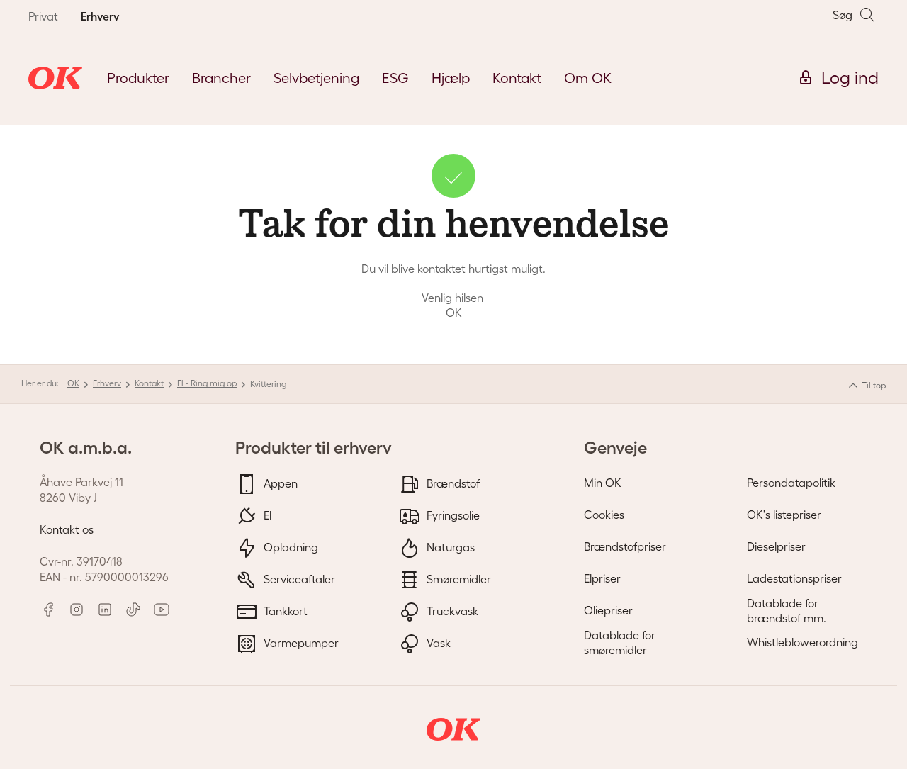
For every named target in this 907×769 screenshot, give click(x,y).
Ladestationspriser (794, 578)
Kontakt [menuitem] (516, 78)
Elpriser (602, 578)
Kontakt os (67, 529)
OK (73, 383)
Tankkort (284, 610)
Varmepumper (300, 642)
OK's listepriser (784, 514)
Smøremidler (457, 578)
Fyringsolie (452, 514)
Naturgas (449, 546)
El (266, 514)
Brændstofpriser (625, 546)
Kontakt (149, 383)
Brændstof (452, 482)
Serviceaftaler (298, 578)
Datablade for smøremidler (619, 642)
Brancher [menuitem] (221, 78)
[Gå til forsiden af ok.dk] (55, 78)
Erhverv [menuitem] (100, 16)
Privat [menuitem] (43, 16)
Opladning (289, 546)
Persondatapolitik (791, 482)
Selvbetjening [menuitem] (316, 78)
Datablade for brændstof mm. (786, 610)
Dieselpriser (776, 546)
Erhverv (107, 383)
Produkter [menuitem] (138, 78)
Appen (279, 482)
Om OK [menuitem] (588, 78)
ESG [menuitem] (395, 78)
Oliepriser (608, 610)
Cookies (604, 514)
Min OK (602, 482)
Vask (437, 642)
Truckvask (451, 610)
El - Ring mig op (207, 383)
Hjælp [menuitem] (451, 78)
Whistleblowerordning (802, 642)
